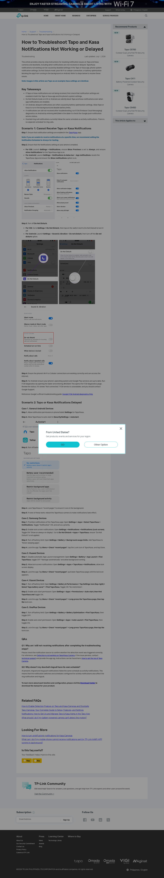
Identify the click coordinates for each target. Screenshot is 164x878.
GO (62, 444)
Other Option (101, 444)
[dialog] (82, 439)
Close (121, 429)
